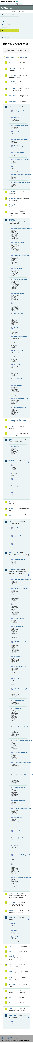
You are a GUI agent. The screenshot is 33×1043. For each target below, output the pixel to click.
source (16, 479)
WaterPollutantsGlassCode (16, 864)
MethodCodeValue (16, 314)
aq (9, 62)
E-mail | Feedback (7, 1037)
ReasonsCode (16, 817)
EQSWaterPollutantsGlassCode (16, 762)
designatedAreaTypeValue (16, 125)
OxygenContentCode (16, 800)
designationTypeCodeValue (16, 139)
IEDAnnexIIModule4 (14, 894)
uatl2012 (16, 937)
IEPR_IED (12, 902)
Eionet (9, 11)
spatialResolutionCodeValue (16, 182)
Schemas (4, 27)
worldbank (12, 1015)
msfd (10, 971)
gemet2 (11, 460)
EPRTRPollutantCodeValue (16, 255)
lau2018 (11, 956)
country (16, 1021)
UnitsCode (16, 846)
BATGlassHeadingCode (16, 666)
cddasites (16, 117)
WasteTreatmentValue (16, 407)
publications (13, 984)
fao (10, 433)
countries (16, 446)
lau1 (10, 946)
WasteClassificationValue (16, 398)
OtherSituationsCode (16, 787)
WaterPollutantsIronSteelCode (16, 877)
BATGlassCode (16, 656)
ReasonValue (16, 364)
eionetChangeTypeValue (16, 146)
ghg (10, 502)
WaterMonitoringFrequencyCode (16, 855)
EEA (10, 2)
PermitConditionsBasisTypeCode (16, 808)
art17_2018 (12, 95)
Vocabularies (6, 31)
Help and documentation (8, 15)
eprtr (10, 211)
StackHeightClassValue (16, 379)
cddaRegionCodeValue (16, 111)
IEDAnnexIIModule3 (14, 569)
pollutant (16, 544)
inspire (11, 911)
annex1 (16, 528)
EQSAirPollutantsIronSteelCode (16, 740)
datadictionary (14, 198)
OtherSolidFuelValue (16, 350)
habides (11, 508)
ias (10, 515)
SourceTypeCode (16, 838)
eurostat (11, 426)
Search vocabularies (10, 57)
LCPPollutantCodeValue (16, 279)
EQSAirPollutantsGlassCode (16, 727)
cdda (10, 106)
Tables (4, 21)
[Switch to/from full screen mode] (22, 4)
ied (10, 521)
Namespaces (5, 37)
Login (19, 4)
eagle (15, 930)
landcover (12, 917)
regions (16, 167)
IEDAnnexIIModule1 (14, 553)
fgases (11, 440)
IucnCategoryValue (16, 152)
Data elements (6, 24)
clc (14, 923)
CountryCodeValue (16, 242)
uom (10, 1002)
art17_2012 (12, 88)
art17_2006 (12, 82)
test (10, 997)
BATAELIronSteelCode (16, 642)
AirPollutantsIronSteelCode (16, 604)
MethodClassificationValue (16, 303)
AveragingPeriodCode (16, 618)
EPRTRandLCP (14, 220)
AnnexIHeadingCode (16, 559)
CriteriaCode (16, 708)
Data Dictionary (15, 11)
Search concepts (23, 57)
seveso (11, 991)
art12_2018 (12, 75)
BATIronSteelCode (16, 678)
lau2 (10, 951)
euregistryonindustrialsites (14, 420)
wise (10, 1009)
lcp (10, 964)
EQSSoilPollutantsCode (16, 752)
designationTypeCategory (16, 131)
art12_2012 (12, 69)
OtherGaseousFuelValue (16, 336)
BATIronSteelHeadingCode (16, 689)
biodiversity (13, 102)
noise (11, 977)
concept (16, 465)
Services (4, 34)
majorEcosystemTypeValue (16, 159)
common (12, 192)
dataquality (12, 205)
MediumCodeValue (16, 293)
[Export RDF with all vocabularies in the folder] (28, 107)
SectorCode (16, 831)
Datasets (4, 18)
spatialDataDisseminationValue (16, 174)
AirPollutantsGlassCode (16, 588)
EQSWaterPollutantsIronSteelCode (16, 775)
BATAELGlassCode (16, 626)
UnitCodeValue (16, 385)
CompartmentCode (16, 700)
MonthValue (16, 328)
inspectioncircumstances (16, 536)
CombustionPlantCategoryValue (16, 228)
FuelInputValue (16, 268)
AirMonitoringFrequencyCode (16, 579)
